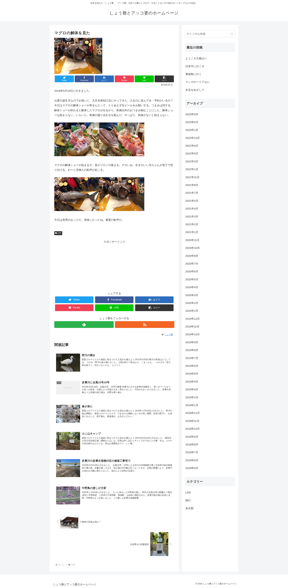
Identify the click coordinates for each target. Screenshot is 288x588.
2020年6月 (191, 271)
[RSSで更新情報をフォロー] (144, 324)
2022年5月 (191, 153)
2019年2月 (191, 397)
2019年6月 (191, 365)
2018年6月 (191, 460)
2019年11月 (192, 326)
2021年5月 (191, 200)
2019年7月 (191, 358)
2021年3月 (191, 216)
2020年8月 (191, 255)
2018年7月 (191, 452)
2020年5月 (191, 279)
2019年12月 (192, 318)
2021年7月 (191, 192)
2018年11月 (192, 420)
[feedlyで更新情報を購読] (84, 324)
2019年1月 (191, 405)
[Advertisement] (114, 265)
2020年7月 (191, 263)
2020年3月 (191, 295)
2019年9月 (191, 342)
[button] (232, 34)
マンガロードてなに (197, 81)
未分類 (189, 508)
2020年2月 (191, 303)
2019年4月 (191, 381)
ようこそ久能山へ (196, 58)
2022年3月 (191, 161)
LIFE (59, 233)
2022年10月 (192, 137)
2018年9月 (191, 436)
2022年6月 (191, 145)
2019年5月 (191, 373)
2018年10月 (192, 428)
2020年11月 (192, 240)
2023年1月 (191, 129)
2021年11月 (192, 177)
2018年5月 (191, 468)
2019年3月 (191, 389)
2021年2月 (191, 224)
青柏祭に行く (193, 74)
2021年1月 (191, 232)
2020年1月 (191, 310)
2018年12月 (192, 413)
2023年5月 (191, 122)
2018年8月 (191, 444)
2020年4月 (191, 287)
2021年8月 (191, 185)
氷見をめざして (194, 89)
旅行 (188, 500)
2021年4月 (191, 208)
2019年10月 (192, 334)
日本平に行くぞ (194, 66)
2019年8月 (191, 350)
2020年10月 (192, 247)
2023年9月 (191, 114)
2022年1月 (191, 169)
